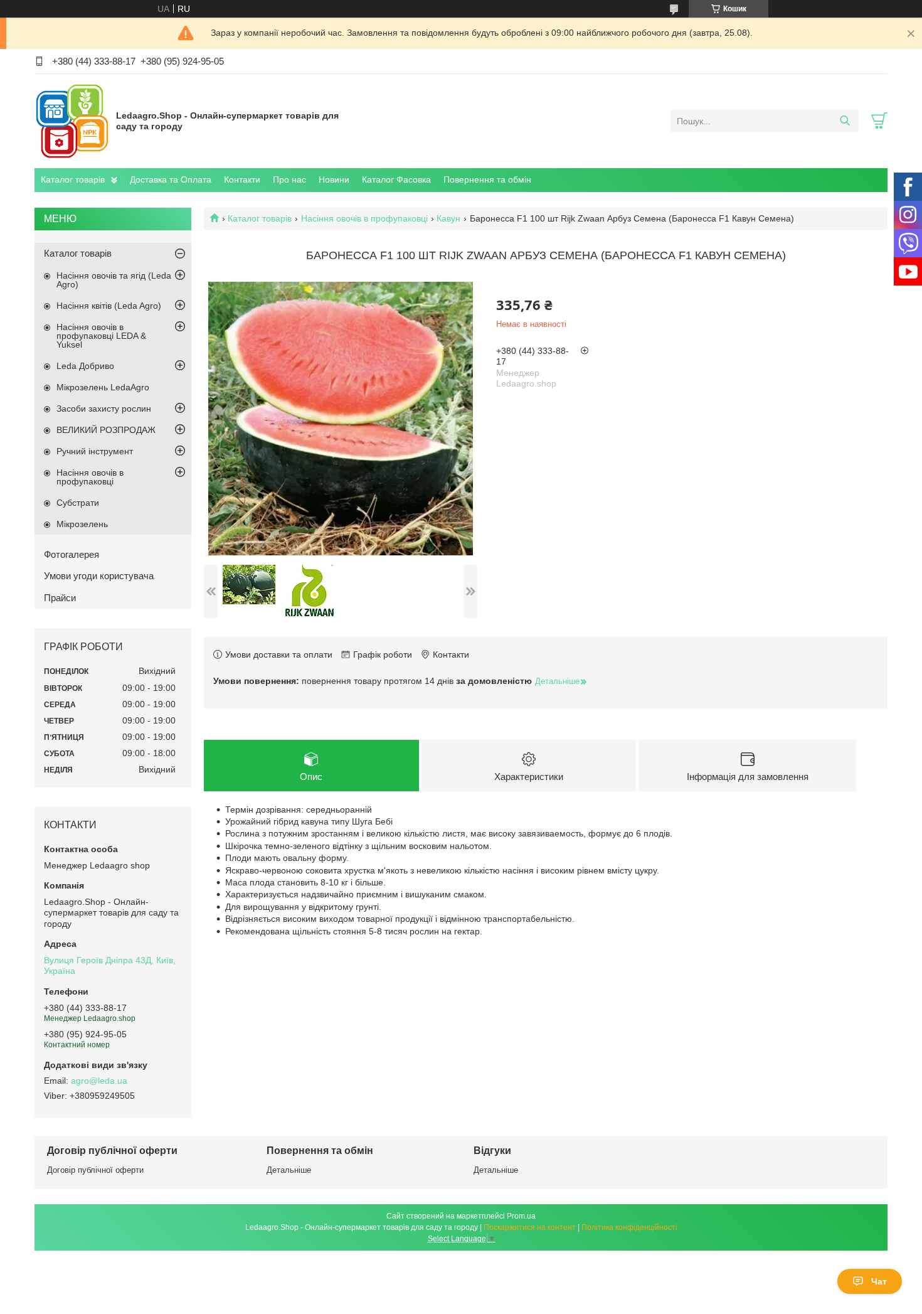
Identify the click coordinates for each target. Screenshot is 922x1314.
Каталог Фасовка (396, 179)
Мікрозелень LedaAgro (102, 387)
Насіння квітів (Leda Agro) (108, 306)
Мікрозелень (82, 524)
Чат (879, 1281)
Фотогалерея (71, 554)
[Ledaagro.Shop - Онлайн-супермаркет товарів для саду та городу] (72, 120)
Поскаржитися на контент (530, 1227)
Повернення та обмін (487, 179)
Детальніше (289, 1170)
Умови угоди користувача (99, 575)
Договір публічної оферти (95, 1170)
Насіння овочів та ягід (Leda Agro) (113, 279)
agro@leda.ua (99, 1081)
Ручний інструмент (94, 451)
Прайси (60, 597)
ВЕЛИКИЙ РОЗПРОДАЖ (106, 430)
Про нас (289, 179)
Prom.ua (521, 1216)
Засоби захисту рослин (103, 408)
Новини (334, 179)
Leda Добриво (85, 366)
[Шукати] (844, 121)
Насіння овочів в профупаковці (364, 218)
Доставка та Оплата (170, 179)
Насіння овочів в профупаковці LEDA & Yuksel (101, 336)
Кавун (448, 218)
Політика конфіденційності (629, 1227)
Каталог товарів (73, 179)
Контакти (242, 179)
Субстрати (77, 503)
